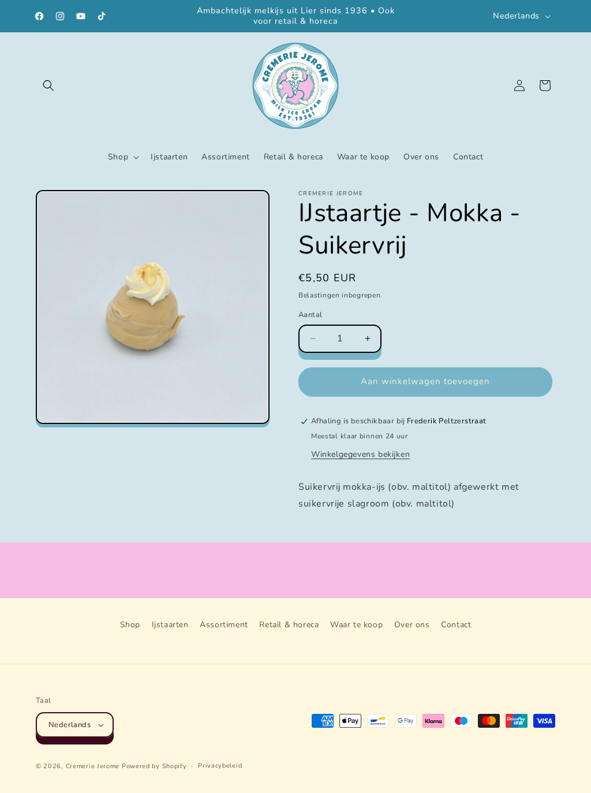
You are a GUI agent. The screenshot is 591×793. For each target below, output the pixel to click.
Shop (130, 624)
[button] (48, 85)
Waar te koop (356, 624)
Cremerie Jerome (93, 766)
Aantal (310, 315)
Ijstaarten (170, 624)
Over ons (412, 624)
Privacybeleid (220, 765)
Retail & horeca (289, 624)
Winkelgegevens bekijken (360, 454)
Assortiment (224, 624)
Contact (456, 624)
